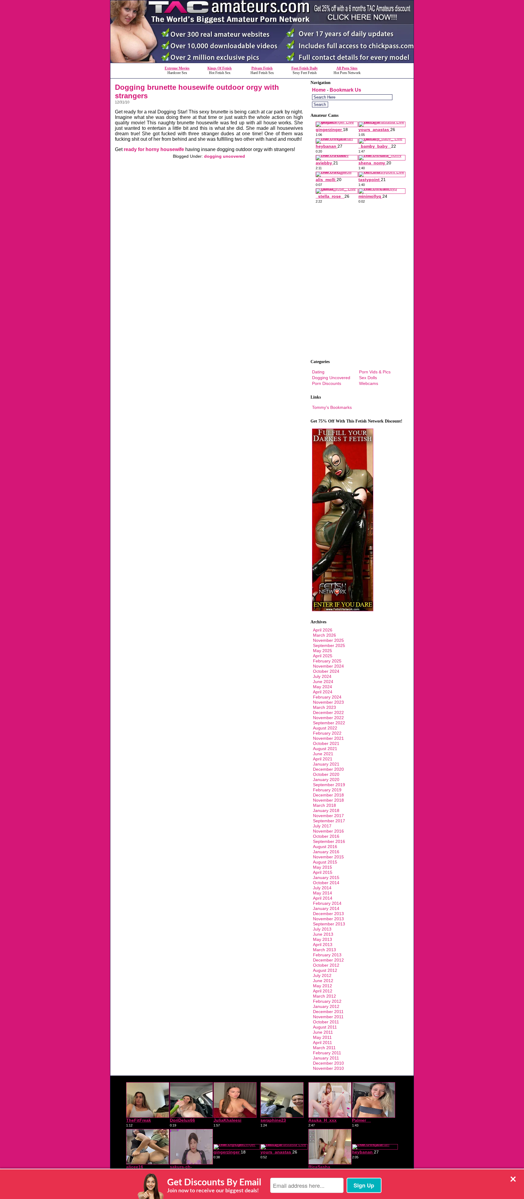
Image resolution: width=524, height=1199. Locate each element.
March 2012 (324, 996)
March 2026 (324, 635)
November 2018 (328, 800)
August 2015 (325, 862)
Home (319, 90)
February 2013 (327, 954)
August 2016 (325, 846)
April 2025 (322, 655)
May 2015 (322, 867)
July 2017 (322, 825)
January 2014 (326, 908)
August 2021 (325, 748)
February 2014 (327, 903)
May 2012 (322, 985)
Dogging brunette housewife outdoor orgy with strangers (197, 91)
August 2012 (325, 970)
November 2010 (328, 1068)
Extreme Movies (177, 68)
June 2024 (323, 681)
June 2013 (323, 934)
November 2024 (328, 666)
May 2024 (322, 686)
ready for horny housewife (154, 149)
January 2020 (326, 779)
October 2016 (326, 836)
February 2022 (327, 733)
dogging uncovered (224, 156)
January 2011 (326, 1058)
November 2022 (328, 717)
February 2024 (327, 697)
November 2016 (328, 831)
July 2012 (322, 975)
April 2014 (322, 898)
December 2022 (328, 712)
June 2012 (323, 980)
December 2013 (328, 913)
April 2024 (322, 691)
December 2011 (328, 1011)
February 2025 (327, 660)
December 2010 (328, 1063)
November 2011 (328, 1016)
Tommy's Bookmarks (332, 407)
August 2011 (325, 1027)
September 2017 (329, 820)
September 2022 (329, 722)
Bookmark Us (345, 90)
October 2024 (326, 671)
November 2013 (328, 918)
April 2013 (322, 944)
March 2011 (324, 1047)
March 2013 (324, 949)
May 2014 (322, 893)
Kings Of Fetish (219, 68)
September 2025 (329, 645)
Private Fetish (262, 68)
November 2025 (328, 640)
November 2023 (328, 702)
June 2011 (323, 1032)
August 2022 (325, 728)
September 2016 (329, 841)
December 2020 (328, 769)
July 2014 (322, 887)
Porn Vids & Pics (375, 371)
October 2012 (326, 965)
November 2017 (328, 815)
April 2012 (322, 991)
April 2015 (322, 872)
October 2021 (326, 743)
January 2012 (326, 1006)
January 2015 (326, 877)
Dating (318, 371)
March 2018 (324, 805)
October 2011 (326, 1021)
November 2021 (328, 738)
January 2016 (326, 851)
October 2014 (326, 882)
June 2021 (323, 753)
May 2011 (322, 1037)
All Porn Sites (347, 68)
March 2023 (324, 707)
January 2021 (326, 764)
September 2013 (329, 923)
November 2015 (328, 856)
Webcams (368, 383)
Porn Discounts (326, 383)
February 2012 (327, 1001)
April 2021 (322, 758)
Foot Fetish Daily (304, 68)
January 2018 (326, 810)
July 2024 (322, 676)
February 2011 (327, 1052)
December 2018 (328, 795)
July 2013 (322, 929)
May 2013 (322, 939)
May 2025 (322, 650)
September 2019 (329, 784)
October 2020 (326, 774)
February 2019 (327, 789)
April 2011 (322, 1042)
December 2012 (328, 960)
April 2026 (322, 630)
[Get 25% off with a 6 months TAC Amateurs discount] (262, 61)
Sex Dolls (368, 377)
